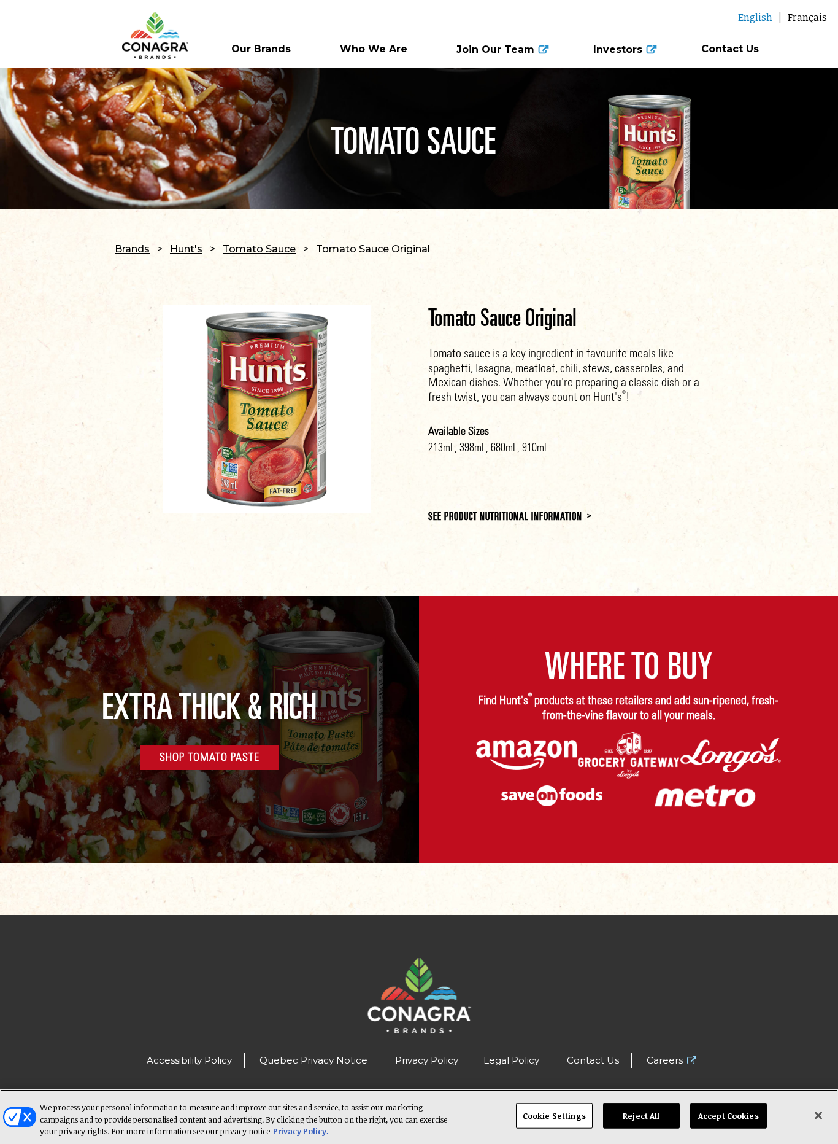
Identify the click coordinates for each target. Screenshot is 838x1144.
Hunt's (186, 249)
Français (807, 17)
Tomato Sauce (259, 249)
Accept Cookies (728, 1115)
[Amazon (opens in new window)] (526, 755)
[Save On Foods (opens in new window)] (551, 796)
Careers (665, 1060)
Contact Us (730, 49)
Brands (132, 249)
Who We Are (373, 49)
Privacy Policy (426, 1060)
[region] (419, 1116)
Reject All (641, 1115)
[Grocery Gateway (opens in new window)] (628, 755)
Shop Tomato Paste (209, 756)
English (755, 17)
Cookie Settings (554, 1115)
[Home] (105, 29)
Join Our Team (495, 49)
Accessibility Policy (189, 1060)
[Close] (818, 1115)
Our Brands (261, 49)
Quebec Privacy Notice (313, 1060)
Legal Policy (511, 1060)
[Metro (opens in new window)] (705, 796)
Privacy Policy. (301, 1131)
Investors (617, 49)
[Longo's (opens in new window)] (731, 755)
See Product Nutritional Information (505, 515)
